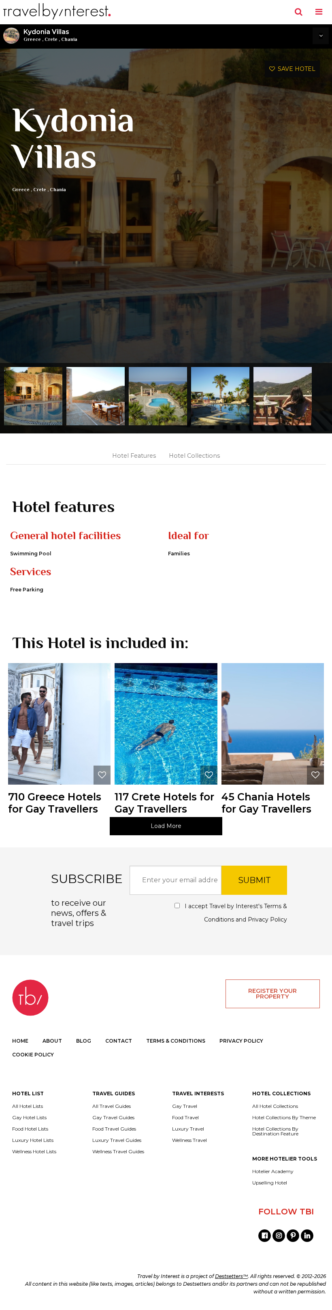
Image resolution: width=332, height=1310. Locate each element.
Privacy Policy (267, 919)
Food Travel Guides (114, 1129)
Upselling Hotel (269, 1182)
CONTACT (118, 1041)
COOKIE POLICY (33, 1055)
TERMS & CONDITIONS (175, 1041)
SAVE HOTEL (295, 69)
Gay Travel (184, 1106)
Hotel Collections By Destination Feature (275, 1131)
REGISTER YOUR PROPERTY (272, 993)
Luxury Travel (188, 1129)
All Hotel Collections (275, 1106)
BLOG (83, 1041)
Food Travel (185, 1117)
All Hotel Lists (27, 1106)
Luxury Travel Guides (116, 1140)
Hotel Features (134, 455)
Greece (32, 39)
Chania (69, 39)
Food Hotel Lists (30, 1129)
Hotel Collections (194, 455)
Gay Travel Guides (113, 1117)
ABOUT (52, 1041)
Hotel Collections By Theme (284, 1117)
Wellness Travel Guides (118, 1151)
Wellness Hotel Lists (34, 1151)
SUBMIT (254, 880)
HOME (20, 1041)
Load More (166, 826)
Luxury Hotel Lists (32, 1140)
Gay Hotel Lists (29, 1117)
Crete (51, 39)
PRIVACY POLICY (241, 1041)
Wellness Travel (189, 1140)
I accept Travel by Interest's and (235, 912)
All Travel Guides (111, 1106)
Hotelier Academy (273, 1171)
